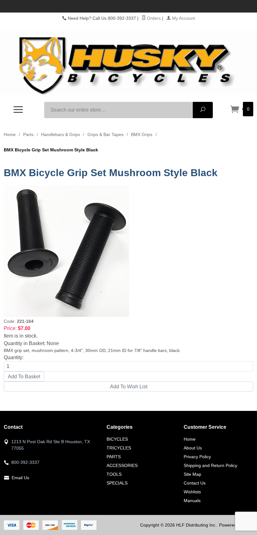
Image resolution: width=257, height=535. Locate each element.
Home (10, 134)
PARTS (114, 456)
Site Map (192, 474)
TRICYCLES (119, 447)
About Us (193, 447)
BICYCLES (117, 439)
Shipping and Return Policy (210, 465)
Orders (153, 18)
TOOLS (114, 474)
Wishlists (192, 491)
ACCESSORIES (122, 465)
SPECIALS (117, 482)
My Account (183, 18)
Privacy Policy (197, 456)
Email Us (20, 477)
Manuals (192, 500)
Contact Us (195, 482)
